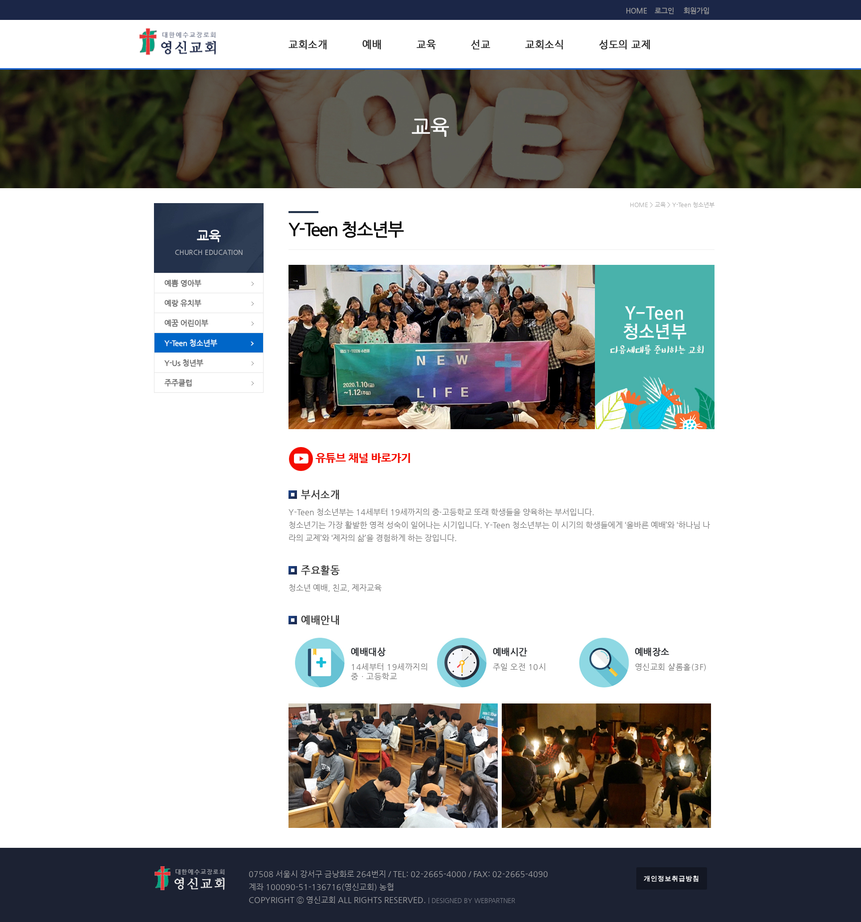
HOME (636, 10)
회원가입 (697, 10)
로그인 (664, 10)
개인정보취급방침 (672, 878)
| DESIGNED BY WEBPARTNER (471, 900)
